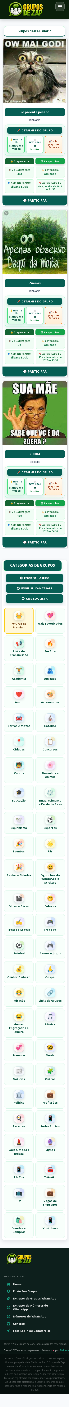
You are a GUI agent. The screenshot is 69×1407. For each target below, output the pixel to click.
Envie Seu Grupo (36, 578)
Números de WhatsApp (29, 1316)
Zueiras (35, 283)
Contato (19, 1324)
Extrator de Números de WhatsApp (30, 1307)
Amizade (50, 174)
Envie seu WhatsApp (36, 588)
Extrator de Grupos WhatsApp (34, 1298)
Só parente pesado (35, 112)
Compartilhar (51, 161)
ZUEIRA (35, 454)
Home (17, 1284)
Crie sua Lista (37, 598)
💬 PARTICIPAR (35, 200)
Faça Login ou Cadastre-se (32, 1331)
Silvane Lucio (19, 186)
